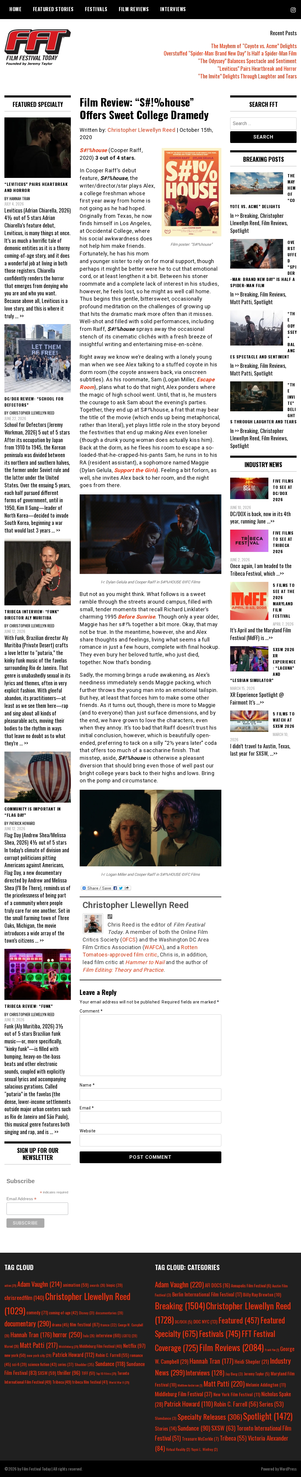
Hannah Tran (31, 1334)
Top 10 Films (106, 1373)
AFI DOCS (217, 1285)
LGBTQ (129, 1335)
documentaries (109, 1313)
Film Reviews (134, 9)
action (10, 1285)
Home (15, 9)
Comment (91, 1011)
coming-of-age (63, 1313)
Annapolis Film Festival (251, 1285)
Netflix (134, 1345)
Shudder (84, 1364)
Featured (238, 1320)
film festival (84, 1324)
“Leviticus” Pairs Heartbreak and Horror (257, 68)
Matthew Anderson (190, 1385)
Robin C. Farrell (112, 1355)
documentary (27, 1323)
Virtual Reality (178, 1449)
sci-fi (19, 1364)
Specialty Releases (210, 1416)
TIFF (88, 1373)
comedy (37, 1312)
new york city (39, 1355)
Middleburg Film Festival (100, 1346)
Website (88, 1131)
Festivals (96, 9)
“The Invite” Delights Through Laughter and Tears (247, 76)
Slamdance (165, 1418)
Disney (86, 1312)
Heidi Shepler (252, 1361)
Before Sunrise (136, 617)
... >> (19, 316)
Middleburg (68, 1346)
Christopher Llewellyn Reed (141, 130)
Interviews (173, 9)
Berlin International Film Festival (207, 1294)
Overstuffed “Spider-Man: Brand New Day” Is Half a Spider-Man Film (230, 53)
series (65, 1364)
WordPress (288, 1469)
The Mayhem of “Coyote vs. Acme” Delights (254, 46)
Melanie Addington (266, 1384)
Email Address (21, 1199)
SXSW (47, 1373)
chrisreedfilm (24, 1297)
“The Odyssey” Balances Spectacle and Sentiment (247, 61)
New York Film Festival (236, 1394)
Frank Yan (272, 1349)
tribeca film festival (90, 1382)
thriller (68, 1372)
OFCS (129, 940)
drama (60, 1325)
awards (97, 1285)
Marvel (11, 1346)
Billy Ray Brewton (262, 1294)
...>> (271, 521)
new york (15, 1355)
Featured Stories (53, 9)
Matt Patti (39, 1345)
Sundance (110, 1363)
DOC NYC (205, 1321)
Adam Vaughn (39, 1284)
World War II (119, 1382)
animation (75, 1284)
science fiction (42, 1364)
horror (67, 1334)
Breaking (180, 1305)
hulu (89, 1335)
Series (271, 1404)
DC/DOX (183, 1322)
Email (87, 1108)
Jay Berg (234, 1374)
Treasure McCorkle (200, 1439)
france (109, 1324)
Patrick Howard (73, 1354)
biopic (114, 1285)
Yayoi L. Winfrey (204, 1449)
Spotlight (267, 1416)
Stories (165, 1428)
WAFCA (153, 947)
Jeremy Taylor (257, 1374)
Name (87, 1085)
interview (108, 1335)
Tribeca (61, 1382)
